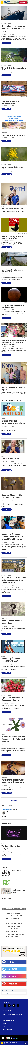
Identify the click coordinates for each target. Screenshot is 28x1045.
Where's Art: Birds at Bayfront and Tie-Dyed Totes (13, 422)
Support (5, 1026)
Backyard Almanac (16, 870)
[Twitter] (14, 969)
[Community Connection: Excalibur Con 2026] (13, 646)
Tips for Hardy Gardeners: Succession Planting (12, 698)
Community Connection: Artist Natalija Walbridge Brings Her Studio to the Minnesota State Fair (13, 342)
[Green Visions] (6, 882)
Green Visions (15, 880)
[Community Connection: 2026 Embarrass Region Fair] (14, 88)
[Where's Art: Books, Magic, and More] (14, 122)
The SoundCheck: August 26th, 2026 (12, 847)
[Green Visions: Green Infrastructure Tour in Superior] (14, 259)
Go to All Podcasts (6, 898)
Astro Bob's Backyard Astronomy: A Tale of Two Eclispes (12, 306)
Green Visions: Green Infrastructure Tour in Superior (12, 271)
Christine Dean (4, 461)
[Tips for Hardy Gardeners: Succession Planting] (13, 685)
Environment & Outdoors (6, 23)
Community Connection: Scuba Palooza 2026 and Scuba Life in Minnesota (12, 537)
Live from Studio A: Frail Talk (12, 209)
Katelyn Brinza (4, 852)
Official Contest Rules (7, 1029)
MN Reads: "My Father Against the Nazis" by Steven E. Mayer (12, 237)
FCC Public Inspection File (8, 1020)
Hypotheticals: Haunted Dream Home (11, 622)
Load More (14, 800)
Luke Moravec (4, 34)
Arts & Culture (4, 99)
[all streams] (26, 1043)
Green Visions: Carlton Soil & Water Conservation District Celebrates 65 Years (14, 580)
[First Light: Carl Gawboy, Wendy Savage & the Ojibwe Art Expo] (6, 891)
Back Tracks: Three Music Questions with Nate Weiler (13, 781)
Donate (23, 2)
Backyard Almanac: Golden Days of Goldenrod (12, 168)
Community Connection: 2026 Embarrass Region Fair (10, 102)
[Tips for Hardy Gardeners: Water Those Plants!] (14, 55)
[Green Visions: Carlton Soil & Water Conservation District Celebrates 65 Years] (13, 565)
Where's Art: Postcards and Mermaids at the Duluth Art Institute (13, 739)
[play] (2, 1043)
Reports (4, 1017)
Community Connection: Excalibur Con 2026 (11, 659)
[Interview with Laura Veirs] (13, 446)
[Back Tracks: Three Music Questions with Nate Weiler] (13, 768)
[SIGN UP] (14, 951)
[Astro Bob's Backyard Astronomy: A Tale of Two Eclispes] (14, 294)
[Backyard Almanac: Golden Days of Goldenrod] (14, 154)
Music (2, 206)
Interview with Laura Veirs (12, 458)
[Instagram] (14, 976)
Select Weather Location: (8, 990)
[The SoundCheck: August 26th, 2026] (14, 833)
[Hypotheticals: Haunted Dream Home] (13, 609)
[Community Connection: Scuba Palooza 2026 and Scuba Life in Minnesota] (13, 522)
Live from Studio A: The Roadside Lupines (13, 388)
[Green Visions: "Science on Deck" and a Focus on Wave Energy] (14, 13)
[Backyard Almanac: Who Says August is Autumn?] (13, 483)
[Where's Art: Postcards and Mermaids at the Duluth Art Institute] (13, 724)
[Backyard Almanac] (6, 873)
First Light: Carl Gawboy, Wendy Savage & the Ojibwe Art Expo (18, 890)
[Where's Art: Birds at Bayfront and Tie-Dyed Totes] (13, 409)
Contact (4, 1023)
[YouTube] (14, 984)
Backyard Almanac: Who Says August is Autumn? (11, 496)
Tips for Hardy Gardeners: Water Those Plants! (13, 69)
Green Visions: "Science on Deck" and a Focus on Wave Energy (13, 28)
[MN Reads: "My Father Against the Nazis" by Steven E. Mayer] (14, 225)
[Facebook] (14, 962)
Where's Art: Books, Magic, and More (13, 135)
